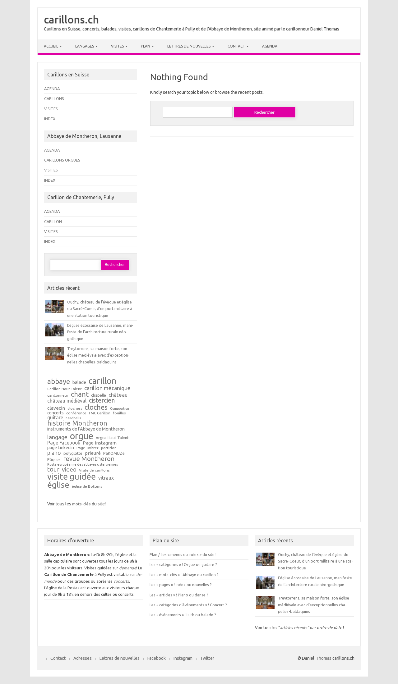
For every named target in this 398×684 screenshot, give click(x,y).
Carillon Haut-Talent (64, 389)
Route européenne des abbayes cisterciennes (82, 464)
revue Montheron (88, 459)
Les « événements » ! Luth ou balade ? (183, 615)
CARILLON (53, 221)
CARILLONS (54, 98)
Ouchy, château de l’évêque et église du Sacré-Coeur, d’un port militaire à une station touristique (99, 308)
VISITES (51, 109)
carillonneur (57, 395)
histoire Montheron (77, 423)
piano (54, 452)
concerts (55, 413)
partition (109, 448)
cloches (96, 407)
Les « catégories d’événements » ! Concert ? (188, 605)
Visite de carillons (94, 470)
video (69, 469)
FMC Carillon (99, 413)
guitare (55, 417)
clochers (74, 408)
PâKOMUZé (114, 453)
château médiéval (66, 401)
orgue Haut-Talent (112, 438)
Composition (119, 408)
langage (57, 437)
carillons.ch (71, 19)
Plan (145, 46)
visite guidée (71, 476)
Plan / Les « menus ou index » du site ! (183, 554)
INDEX (49, 118)
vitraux (106, 478)
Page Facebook (63, 442)
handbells (73, 418)
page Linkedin (60, 448)
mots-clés (81, 503)
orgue (81, 435)
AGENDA (52, 88)
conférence (76, 413)
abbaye (58, 381)
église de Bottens (87, 486)
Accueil (51, 46)
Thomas (323, 658)
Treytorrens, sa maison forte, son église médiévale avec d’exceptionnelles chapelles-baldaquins (98, 355)
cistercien (102, 401)
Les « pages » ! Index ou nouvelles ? (181, 584)
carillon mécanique (107, 388)
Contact (236, 46)
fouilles (119, 413)
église (58, 485)
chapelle (98, 395)
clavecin (56, 408)
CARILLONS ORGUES (62, 160)
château (118, 395)
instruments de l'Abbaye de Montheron (86, 429)
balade (79, 382)
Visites (117, 46)
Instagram (183, 658)
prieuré (93, 453)
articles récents (293, 627)
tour (53, 469)
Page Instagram (100, 442)
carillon (103, 380)
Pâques (54, 460)
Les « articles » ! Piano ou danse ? (179, 595)
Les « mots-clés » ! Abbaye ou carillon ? (184, 574)
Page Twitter (87, 448)
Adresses (82, 658)
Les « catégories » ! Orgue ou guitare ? (183, 564)
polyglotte (72, 453)
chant (80, 394)
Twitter (207, 658)
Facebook (156, 658)
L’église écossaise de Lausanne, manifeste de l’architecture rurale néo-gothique (100, 332)
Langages (84, 46)
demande (127, 568)
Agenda (269, 46)
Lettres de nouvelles (189, 46)
